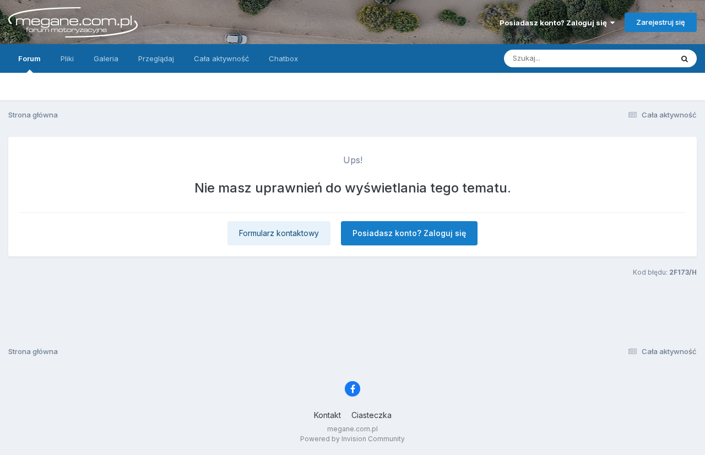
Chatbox (283, 58)
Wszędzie (641, 58)
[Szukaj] (685, 58)
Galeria (106, 58)
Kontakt (327, 415)
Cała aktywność (221, 58)
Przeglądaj (156, 58)
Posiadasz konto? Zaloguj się (555, 22)
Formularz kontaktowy (279, 233)
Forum (29, 58)
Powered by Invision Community (352, 439)
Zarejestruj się (660, 22)
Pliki (67, 58)
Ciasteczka (371, 415)
